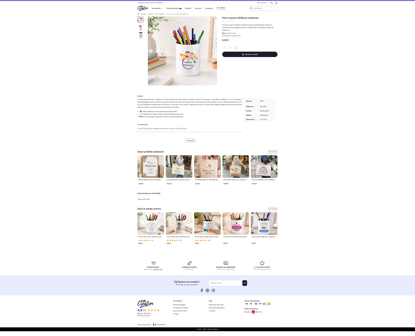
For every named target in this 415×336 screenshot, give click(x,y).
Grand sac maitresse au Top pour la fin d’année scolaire (235, 180)
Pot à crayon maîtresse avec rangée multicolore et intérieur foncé (207, 237)
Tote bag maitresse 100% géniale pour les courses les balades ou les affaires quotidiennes (207, 180)
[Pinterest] (207, 290)
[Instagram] (213, 290)
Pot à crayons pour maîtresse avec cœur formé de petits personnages (150, 237)
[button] (262, 3)
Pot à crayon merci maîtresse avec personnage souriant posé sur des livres (179, 237)
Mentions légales (179, 305)
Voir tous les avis (143, 315)
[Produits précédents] (139, 167)
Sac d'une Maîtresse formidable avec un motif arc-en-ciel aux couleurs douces (264, 180)
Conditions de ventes (180, 308)
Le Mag (175, 314)
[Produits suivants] (275, 167)
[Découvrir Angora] (262, 101)
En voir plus (273, 152)
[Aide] (276, 3)
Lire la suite (190, 140)
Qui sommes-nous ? (180, 311)
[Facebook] (202, 290)
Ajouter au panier (251, 54)
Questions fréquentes (217, 308)
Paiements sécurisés (216, 305)
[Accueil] (138, 14)
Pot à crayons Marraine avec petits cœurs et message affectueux (235, 237)
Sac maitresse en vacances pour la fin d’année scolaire (179, 180)
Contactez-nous (157, 269)
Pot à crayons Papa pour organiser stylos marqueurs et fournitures (264, 237)
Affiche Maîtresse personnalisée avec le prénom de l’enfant (150, 180)
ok (245, 283)
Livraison (212, 311)
